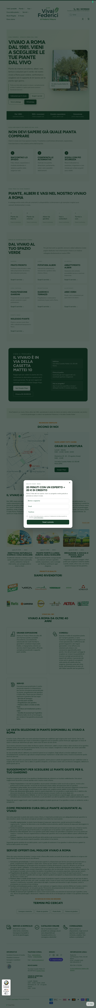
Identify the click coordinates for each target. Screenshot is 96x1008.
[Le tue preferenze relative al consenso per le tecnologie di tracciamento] (92, 2)
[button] (48, 522)
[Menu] (9, 980)
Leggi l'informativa (38, 517)
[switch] (6, 993)
